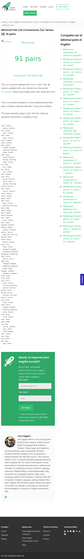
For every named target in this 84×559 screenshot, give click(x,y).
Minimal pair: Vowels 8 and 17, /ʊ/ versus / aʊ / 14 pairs (72, 219)
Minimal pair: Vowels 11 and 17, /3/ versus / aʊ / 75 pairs (72, 101)
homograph (7, 92)
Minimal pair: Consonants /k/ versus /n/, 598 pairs (72, 199)
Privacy (46, 539)
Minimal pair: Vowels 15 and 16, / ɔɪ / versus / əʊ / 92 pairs (72, 72)
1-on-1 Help (62, 7)
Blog (51, 7)
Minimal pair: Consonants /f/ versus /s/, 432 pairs (72, 160)
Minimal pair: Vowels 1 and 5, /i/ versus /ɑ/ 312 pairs (72, 229)
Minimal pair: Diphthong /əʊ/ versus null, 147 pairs (72, 209)
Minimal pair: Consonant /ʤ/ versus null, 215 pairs (72, 131)
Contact (46, 535)
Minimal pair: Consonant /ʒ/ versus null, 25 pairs (72, 82)
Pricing (43, 7)
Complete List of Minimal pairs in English (71, 40)
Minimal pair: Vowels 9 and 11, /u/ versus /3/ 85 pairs (73, 150)
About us (46, 531)
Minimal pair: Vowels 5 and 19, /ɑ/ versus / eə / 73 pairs (72, 121)
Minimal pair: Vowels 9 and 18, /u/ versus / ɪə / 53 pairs (72, 190)
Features (34, 7)
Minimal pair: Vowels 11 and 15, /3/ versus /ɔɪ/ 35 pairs (72, 111)
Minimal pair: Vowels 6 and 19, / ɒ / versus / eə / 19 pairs (72, 62)
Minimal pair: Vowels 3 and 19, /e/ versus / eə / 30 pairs (72, 92)
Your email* (23, 380)
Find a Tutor (30, 13)
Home (25, 7)
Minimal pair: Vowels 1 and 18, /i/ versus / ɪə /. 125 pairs (72, 170)
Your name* (23, 392)
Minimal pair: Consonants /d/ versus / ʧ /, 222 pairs (72, 180)
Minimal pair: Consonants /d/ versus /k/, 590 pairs (72, 52)
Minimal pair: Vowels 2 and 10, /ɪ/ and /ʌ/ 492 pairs (72, 141)
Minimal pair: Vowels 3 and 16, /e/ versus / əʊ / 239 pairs (72, 239)
